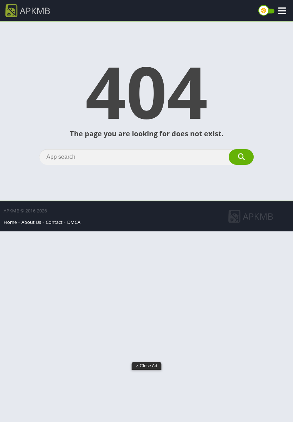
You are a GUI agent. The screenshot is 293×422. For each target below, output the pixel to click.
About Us (31, 222)
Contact (54, 222)
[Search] (241, 157)
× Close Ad (146, 365)
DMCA (73, 222)
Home (10, 222)
